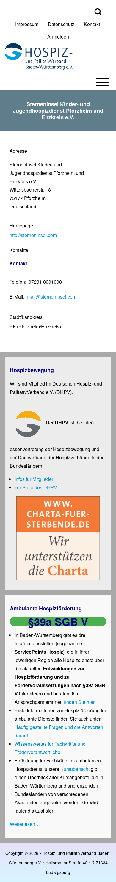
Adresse (18, 150)
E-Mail (16, 296)
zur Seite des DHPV (36, 487)
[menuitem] (26, 24)
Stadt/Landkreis (26, 317)
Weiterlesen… (25, 823)
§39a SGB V (58, 621)
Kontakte (19, 250)
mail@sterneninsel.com (51, 296)
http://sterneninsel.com (33, 235)
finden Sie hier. (79, 701)
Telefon (17, 281)
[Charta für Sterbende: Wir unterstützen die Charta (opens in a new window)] (58, 537)
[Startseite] (39, 56)
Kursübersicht (75, 768)
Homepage (21, 225)
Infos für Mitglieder (34, 479)
